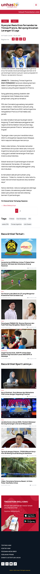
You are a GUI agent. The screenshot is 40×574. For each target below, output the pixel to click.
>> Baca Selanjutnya (8, 205)
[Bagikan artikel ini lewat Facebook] (13, 39)
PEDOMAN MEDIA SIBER (9, 551)
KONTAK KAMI (5, 548)
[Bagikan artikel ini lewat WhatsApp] (20, 39)
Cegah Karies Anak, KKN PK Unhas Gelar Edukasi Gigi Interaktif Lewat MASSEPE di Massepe (16, 354)
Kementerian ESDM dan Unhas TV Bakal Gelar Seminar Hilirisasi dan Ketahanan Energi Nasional (18, 264)
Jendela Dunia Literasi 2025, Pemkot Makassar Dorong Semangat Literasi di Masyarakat (18, 423)
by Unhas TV (4, 268)
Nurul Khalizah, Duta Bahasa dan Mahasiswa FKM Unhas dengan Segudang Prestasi (17, 393)
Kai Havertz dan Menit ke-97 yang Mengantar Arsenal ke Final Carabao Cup (18, 294)
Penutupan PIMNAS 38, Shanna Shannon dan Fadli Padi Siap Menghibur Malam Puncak (17, 324)
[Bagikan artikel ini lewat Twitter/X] (16, 39)
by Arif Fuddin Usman (5, 297)
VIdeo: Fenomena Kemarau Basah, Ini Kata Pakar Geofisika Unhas (16, 482)
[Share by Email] (24, 39)
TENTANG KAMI (6, 545)
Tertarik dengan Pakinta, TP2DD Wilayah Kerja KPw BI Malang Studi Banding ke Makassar (18, 452)
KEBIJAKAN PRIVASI (7, 554)
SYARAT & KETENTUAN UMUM (11, 558)
